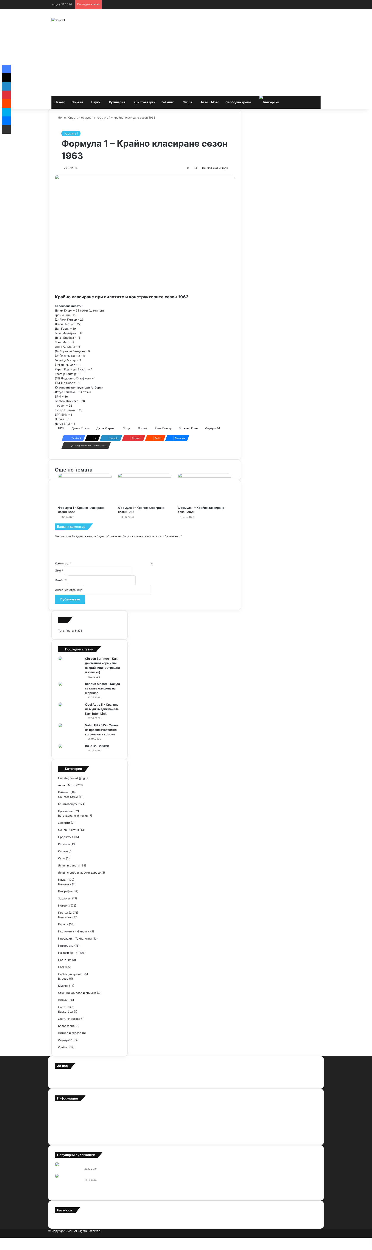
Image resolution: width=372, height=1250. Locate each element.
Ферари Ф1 (212, 428)
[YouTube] (316, 1235)
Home (61, 117)
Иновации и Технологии (75, 938)
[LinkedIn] (6, 86)
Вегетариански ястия (73, 815)
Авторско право (66, 1129)
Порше (142, 428)
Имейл (61, 580)
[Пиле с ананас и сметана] (57, 1176)
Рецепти (64, 844)
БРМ (61, 428)
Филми (63, 1000)
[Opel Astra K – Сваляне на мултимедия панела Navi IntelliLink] (60, 704)
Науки (96, 102)
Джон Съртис (105, 428)
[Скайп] (6, 112)
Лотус (127, 428)
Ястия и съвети (69, 865)
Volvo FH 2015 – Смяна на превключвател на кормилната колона (101, 729)
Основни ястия (68, 830)
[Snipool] (58, 20)
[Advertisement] (186, 63)
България (64, 917)
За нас (59, 1107)
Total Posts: (66, 630)
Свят (61, 967)
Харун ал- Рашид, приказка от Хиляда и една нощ (119, 1164)
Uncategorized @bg (71, 778)
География (65, 891)
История (64, 905)
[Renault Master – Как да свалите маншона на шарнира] (60, 684)
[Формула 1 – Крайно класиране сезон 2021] (204, 488)
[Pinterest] (319, 1235)
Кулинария (117, 102)
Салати (63, 851)
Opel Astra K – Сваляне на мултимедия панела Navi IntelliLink (102, 709)
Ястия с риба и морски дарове (79, 872)
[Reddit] (6, 103)
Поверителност (65, 1136)
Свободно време (238, 102)
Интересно (65, 945)
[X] (6, 77)
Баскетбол (65, 1011)
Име (59, 570)
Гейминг (167, 102)
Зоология (64, 898)
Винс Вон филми (97, 746)
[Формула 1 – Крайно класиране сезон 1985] (144, 488)
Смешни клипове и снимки (77, 993)
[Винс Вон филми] (60, 746)
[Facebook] (323, 1235)
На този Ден (66, 952)
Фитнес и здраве (69, 1033)
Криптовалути (144, 102)
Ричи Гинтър (163, 428)
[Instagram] (312, 1235)
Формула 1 (86, 117)
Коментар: (63, 563)
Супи (61, 858)
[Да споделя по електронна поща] (6, 129)
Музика (63, 985)
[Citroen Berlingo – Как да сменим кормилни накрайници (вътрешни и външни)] (60, 658)
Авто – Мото (210, 102)
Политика (64, 960)
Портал (77, 102)
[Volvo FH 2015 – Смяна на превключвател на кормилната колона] (60, 725)
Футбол (63, 1047)
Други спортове (69, 1018)
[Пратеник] (6, 120)
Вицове (63, 978)
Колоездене (66, 1026)
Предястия (65, 837)
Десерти (64, 822)
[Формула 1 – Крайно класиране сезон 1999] (85, 488)
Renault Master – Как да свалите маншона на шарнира (102, 688)
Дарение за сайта (67, 1122)
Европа (63, 924)
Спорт (187, 102)
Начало (59, 102)
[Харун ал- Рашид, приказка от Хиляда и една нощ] (57, 1164)
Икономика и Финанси (73, 931)
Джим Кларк (80, 428)
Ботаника (64, 884)
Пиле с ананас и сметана (100, 1176)
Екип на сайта (64, 1115)
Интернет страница (68, 590)
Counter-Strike (68, 797)
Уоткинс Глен (188, 428)
